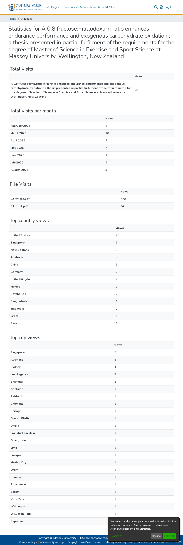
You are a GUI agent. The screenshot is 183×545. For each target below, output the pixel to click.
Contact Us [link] (157, 542)
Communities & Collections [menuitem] (79, 7)
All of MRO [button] (105, 7)
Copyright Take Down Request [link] (85, 542)
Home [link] (12, 19)
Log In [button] (169, 7)
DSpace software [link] (91, 538)
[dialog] (143, 529)
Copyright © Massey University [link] (57, 538)
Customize (116, 536)
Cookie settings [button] (28, 542)
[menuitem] (106, 7)
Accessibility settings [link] (52, 542)
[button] (24, 7)
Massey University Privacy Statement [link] (127, 542)
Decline (156, 536)
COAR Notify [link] (173, 542)
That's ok (169, 536)
